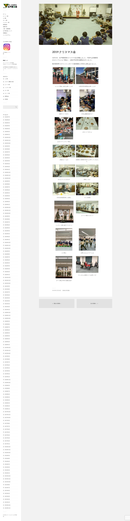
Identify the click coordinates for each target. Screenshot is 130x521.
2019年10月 (7, 353)
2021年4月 (7, 300)
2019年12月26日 (56, 290)
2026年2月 (7, 131)
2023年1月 (7, 239)
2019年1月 (7, 376)
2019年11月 (7, 350)
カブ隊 (4, 18)
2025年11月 (7, 140)
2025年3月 (7, 163)
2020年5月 (7, 332)
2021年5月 (7, 298)
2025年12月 (7, 137)
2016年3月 (7, 470)
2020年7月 (7, 327)
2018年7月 (7, 391)
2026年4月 (7, 125)
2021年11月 (7, 280)
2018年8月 (7, 388)
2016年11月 (7, 449)
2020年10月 (7, 318)
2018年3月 (7, 403)
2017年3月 (7, 438)
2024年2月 (7, 201)
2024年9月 (7, 181)
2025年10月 (7, 143)
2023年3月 (7, 233)
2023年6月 (7, 224)
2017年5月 (7, 432)
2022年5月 (7, 262)
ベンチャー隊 (6, 22)
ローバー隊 (7, 93)
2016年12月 (7, 446)
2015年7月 (7, 487)
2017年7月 (7, 426)
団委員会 (5, 24)
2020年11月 (7, 315)
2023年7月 (7, 222)
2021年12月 (7, 277)
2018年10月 (7, 382)
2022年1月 (7, 274)
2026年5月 (7, 122)
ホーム (4, 14)
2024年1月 (7, 204)
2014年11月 (7, 508)
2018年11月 (7, 379)
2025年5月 (7, 157)
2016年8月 (7, 458)
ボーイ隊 (5, 20)
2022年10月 (7, 248)
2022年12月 (7, 242)
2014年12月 (7, 505)
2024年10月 (7, 178)
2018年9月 (7, 385)
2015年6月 (7, 490)
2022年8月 (7, 254)
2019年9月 (7, 356)
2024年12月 (7, 172)
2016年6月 (7, 461)
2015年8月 (7, 484)
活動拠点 (5, 33)
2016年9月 (7, 455)
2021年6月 (7, 295)
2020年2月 (7, 341)
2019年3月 (7, 373)
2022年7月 (7, 257)
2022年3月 (7, 268)
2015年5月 (7, 493)
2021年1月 (7, 309)
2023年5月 (7, 227)
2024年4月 (7, 195)
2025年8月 (7, 149)
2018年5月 (7, 397)
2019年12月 (7, 347)
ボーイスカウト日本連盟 (8, 62)
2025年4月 (7, 160)
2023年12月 (7, 207)
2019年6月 (7, 365)
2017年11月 (7, 414)
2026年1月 (7, 134)
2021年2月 (7, 306)
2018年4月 (7, 400)
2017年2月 (7, 440)
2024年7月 (7, 187)
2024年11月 (7, 175)
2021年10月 (7, 283)
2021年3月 (7, 303)
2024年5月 (7, 192)
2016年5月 (7, 464)
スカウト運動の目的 (9, 81)
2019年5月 (7, 368)
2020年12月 (7, 312)
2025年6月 (7, 154)
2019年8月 (7, 359)
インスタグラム (6, 35)
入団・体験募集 (6, 28)
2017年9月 (7, 420)
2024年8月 (7, 184)
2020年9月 (7, 321)
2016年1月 (7, 473)
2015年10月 (7, 481)
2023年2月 (7, 236)
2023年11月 (7, 210)
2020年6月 (7, 330)
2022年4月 (7, 265)
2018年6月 (7, 394)
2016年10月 (7, 452)
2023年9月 (7, 216)
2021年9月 (7, 286)
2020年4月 (7, 335)
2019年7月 (7, 362)
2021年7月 (7, 292)
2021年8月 (7, 289)
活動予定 (5, 26)
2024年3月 (7, 198)
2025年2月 (7, 166)
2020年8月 (7, 324)
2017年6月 (7, 429)
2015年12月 (7, 476)
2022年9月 (7, 251)
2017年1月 (7, 443)
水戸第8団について (7, 30)
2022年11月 (7, 245)
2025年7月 (7, 152)
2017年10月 (7, 417)
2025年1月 (7, 169)
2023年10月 (7, 213)
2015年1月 (7, 502)
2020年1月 (7, 344)
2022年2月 (7, 271)
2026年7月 (7, 117)
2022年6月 (7, 260)
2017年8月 (7, 423)
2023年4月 (7, 230)
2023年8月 (7, 219)
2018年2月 (7, 405)
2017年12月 (7, 411)
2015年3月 (7, 499)
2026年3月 (7, 128)
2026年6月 (7, 119)
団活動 (6, 99)
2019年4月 (7, 370)
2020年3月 (7, 338)
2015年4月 (7, 496)
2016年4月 (7, 467)
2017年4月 (7, 435)
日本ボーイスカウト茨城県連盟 (10, 64)
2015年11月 (7, 478)
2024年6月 (7, 190)
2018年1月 (7, 408)
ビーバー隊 (5, 16)
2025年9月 (7, 146)
